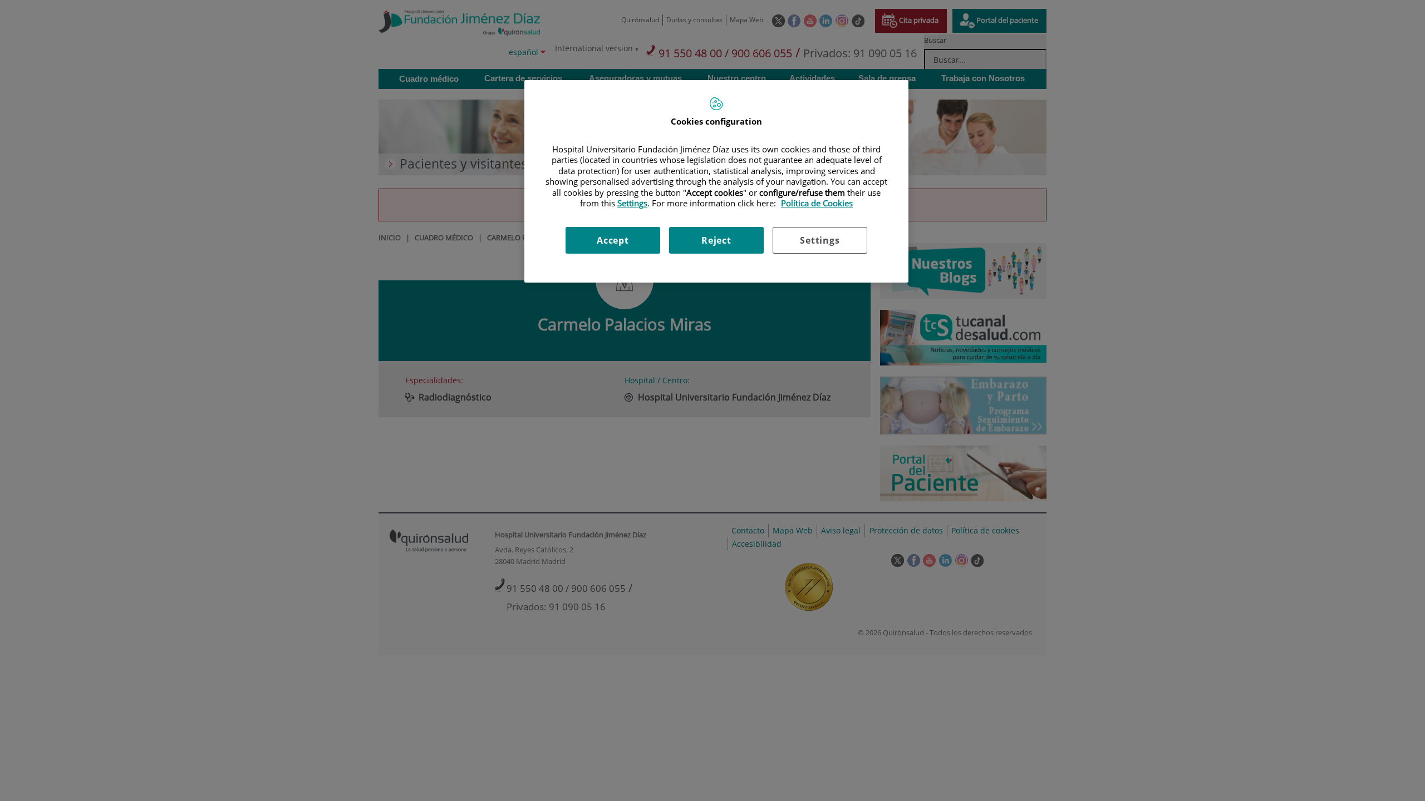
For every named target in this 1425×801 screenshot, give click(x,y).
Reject (716, 240)
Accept (613, 240)
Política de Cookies (817, 203)
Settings (819, 240)
